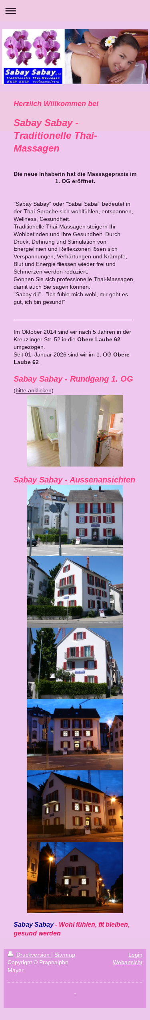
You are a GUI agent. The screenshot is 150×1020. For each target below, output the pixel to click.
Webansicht (127, 962)
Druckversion (33, 954)
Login (135, 954)
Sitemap (64, 954)
